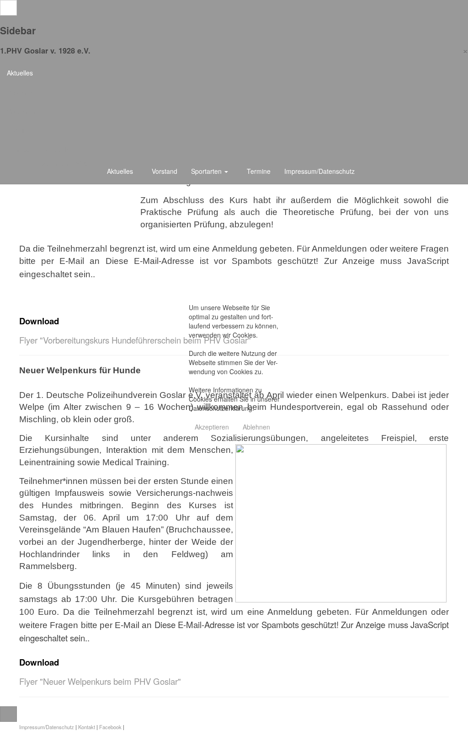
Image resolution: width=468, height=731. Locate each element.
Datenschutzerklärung (220, 408)
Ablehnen (256, 426)
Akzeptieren (212, 426)
